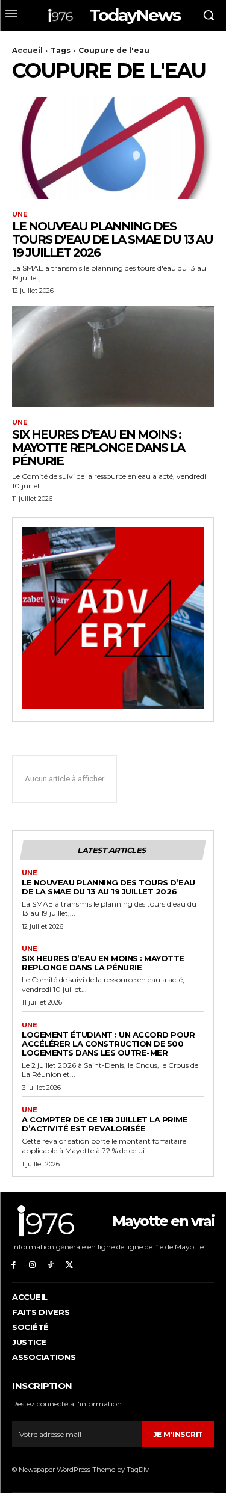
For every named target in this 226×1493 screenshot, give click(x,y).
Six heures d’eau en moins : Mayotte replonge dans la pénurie (98, 447)
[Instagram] (32, 1264)
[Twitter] (69, 1264)
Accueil (27, 50)
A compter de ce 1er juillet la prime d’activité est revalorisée (104, 1124)
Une (20, 214)
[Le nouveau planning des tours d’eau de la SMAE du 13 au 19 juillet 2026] (113, 148)
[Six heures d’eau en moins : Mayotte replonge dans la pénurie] (113, 356)
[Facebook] (13, 1264)
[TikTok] (51, 1264)
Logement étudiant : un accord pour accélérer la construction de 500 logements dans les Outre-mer (108, 1043)
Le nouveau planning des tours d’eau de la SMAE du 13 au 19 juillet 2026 (112, 239)
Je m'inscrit (178, 1434)
